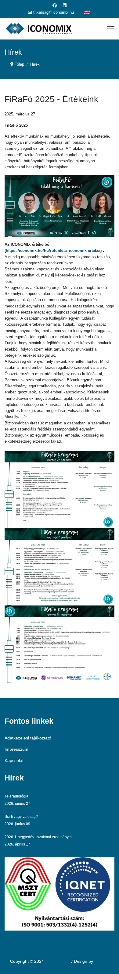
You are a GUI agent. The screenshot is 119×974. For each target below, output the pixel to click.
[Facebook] (54, 5)
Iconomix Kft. (57, 961)
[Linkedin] (65, 5)
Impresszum (16, 749)
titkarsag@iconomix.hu (53, 12)
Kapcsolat (14, 760)
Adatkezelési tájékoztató (28, 738)
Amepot (101, 961)
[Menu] (110, 28)
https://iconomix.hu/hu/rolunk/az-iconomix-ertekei (53, 250)
